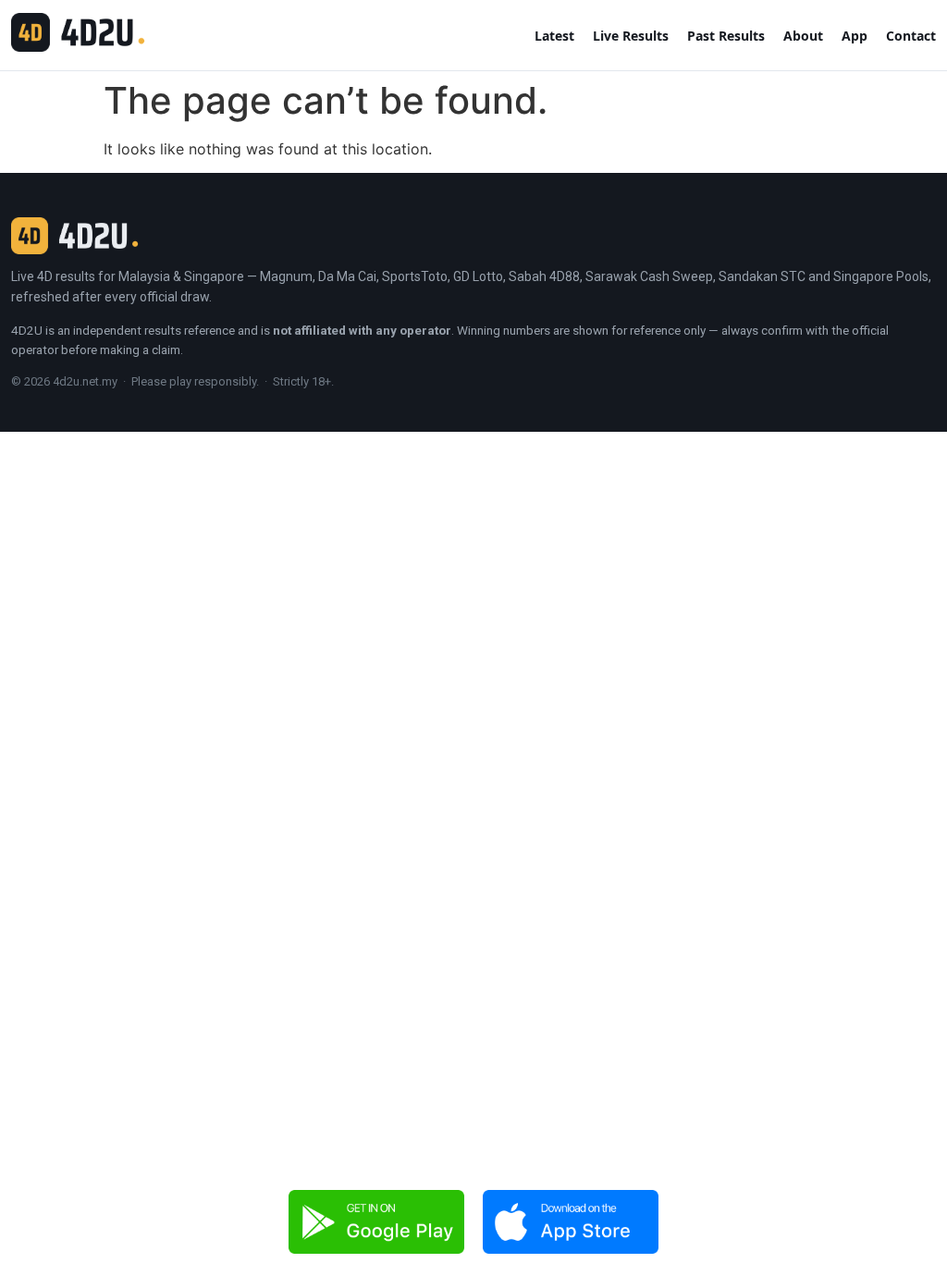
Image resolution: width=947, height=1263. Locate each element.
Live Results (631, 35)
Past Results (726, 35)
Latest (554, 35)
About (803, 35)
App (854, 35)
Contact (911, 35)
